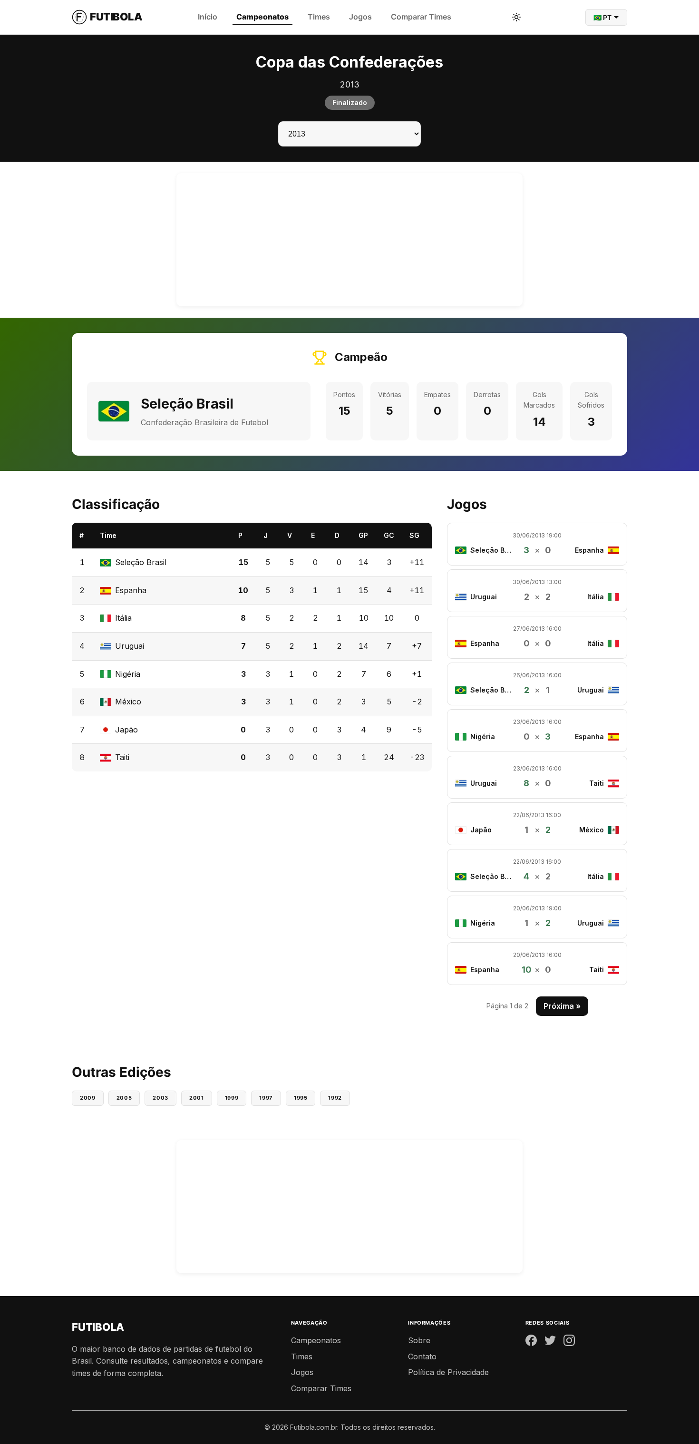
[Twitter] (550, 1342)
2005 (124, 1097)
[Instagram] (569, 1342)
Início (207, 16)
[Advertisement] (349, 239)
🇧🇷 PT (602, 17)
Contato (422, 1356)
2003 (160, 1097)
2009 (88, 1097)
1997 (266, 1097)
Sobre (419, 1340)
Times (319, 16)
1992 (335, 1097)
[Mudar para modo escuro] (516, 17)
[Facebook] (531, 1342)
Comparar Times (421, 16)
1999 (232, 1097)
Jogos (360, 16)
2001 (196, 1097)
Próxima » (562, 1006)
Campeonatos (262, 16)
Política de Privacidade (448, 1372)
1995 (301, 1097)
